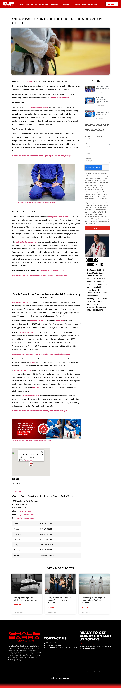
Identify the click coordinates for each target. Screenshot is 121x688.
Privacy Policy (84, 671)
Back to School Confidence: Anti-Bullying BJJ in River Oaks (102, 100)
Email (86, 151)
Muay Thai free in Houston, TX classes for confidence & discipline (59, 600)
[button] (31, 464)
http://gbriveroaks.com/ (25, 518)
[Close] (42, 452)
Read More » (17, 605)
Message (88, 158)
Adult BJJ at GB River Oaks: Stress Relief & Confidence (102, 88)
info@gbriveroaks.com (25, 515)
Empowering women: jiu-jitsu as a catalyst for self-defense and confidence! (94, 600)
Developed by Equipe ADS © (63, 678)
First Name (88, 136)
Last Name (101, 136)
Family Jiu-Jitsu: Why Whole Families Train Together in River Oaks (102, 113)
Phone (87, 143)
